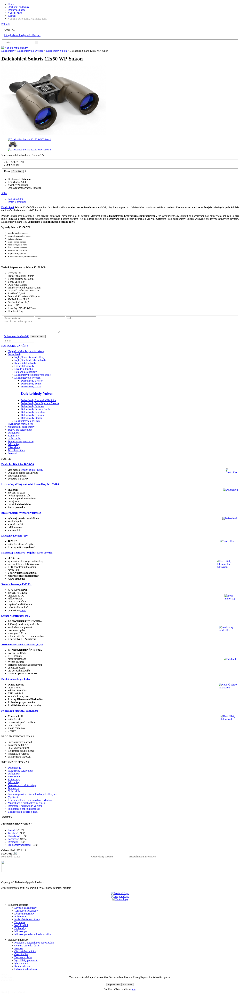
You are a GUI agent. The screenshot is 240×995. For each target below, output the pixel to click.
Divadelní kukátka (23, 369)
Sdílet (4, 193)
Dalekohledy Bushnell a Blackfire (38, 400)
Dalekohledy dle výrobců (30, 50)
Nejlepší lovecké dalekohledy (29, 357)
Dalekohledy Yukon (56, 50)
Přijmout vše (114, 984)
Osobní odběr (21, 954)
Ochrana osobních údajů (16, 336)
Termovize (13, 788)
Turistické (13, 833)
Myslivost (13, 797)
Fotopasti (12, 453)
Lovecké (12, 830)
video (23, 610)
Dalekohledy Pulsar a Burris (35, 409)
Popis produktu (16, 199)
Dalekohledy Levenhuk (33, 412)
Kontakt (12, 15)
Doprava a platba (16, 9)
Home (11, 4)
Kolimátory (14, 435)
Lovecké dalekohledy (25, 907)
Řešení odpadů (22, 966)
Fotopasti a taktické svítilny (22, 785)
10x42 (40, 469)
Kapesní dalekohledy (25, 363)
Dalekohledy (8, 50)
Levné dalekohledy (24, 366)
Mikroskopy (14, 447)
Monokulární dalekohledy (21, 426)
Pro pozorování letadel (19, 844)
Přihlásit (5, 24)
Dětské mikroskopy (24, 913)
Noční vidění (14, 438)
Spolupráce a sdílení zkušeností (24, 808)
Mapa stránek (21, 963)
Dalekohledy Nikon (31, 386)
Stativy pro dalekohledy (20, 429)
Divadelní (13, 841)
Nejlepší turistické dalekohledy (30, 360)
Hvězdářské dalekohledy (20, 423)
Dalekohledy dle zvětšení (27, 421)
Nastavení (127, 984)
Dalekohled (7, 207)
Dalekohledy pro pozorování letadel (32, 374)
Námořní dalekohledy (25, 371)
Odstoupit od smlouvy (25, 969)
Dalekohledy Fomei (31, 383)
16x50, (32, 469)
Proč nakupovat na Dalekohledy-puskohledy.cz (32, 794)
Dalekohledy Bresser (31, 380)
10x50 (24, 469)
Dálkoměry (13, 444)
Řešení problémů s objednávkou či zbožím (30, 800)
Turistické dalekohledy (26, 910)
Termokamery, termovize (20, 441)
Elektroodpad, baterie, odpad (23, 811)
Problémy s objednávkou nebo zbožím (34, 942)
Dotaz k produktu (17, 201)
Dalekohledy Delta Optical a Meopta (40, 403)
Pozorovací (14, 839)
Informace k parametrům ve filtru (25, 805)
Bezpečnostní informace (142, 856)
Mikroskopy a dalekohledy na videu (26, 803)
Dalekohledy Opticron (32, 406)
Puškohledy (14, 432)
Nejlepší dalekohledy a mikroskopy (26, 351)
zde (134, 989)
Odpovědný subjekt (102, 856)
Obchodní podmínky (18, 7)
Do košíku (17, 171)
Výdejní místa (15, 12)
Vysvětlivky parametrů (26, 960)
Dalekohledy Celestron (33, 415)
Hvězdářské (14, 836)
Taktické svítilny (16, 450)
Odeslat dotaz (37, 336)
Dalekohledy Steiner (31, 418)
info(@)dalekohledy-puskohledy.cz (22, 35)
